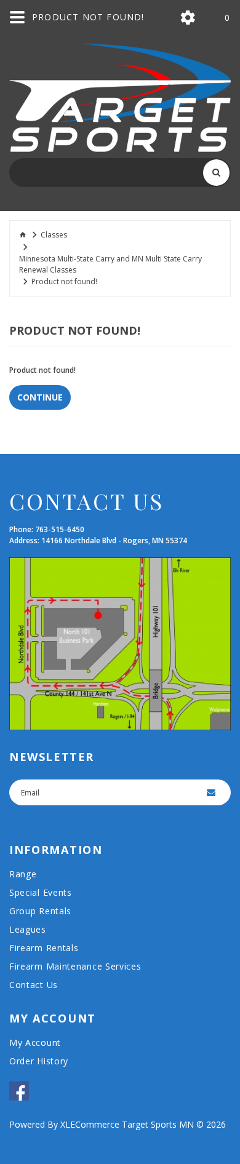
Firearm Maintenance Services (75, 966)
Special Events (40, 892)
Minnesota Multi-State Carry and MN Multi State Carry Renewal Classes (110, 264)
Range (23, 874)
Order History (38, 1061)
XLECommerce (89, 1124)
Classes (54, 234)
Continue (40, 397)
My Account (35, 1042)
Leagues (27, 929)
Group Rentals (40, 911)
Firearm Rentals (44, 948)
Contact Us (33, 985)
